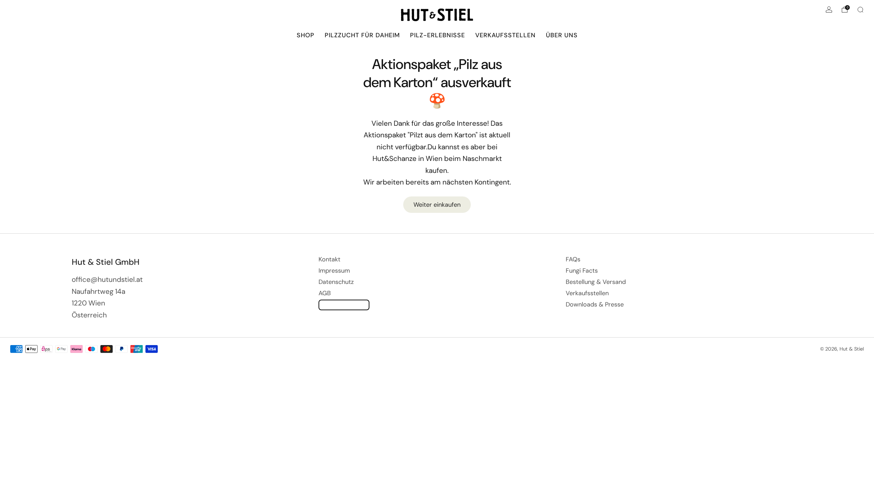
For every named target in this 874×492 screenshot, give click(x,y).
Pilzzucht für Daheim (362, 35)
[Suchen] (860, 9)
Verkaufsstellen (505, 35)
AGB (325, 293)
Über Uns (562, 35)
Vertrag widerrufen (344, 305)
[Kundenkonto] (829, 9)
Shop (305, 35)
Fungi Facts (582, 270)
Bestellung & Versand (596, 282)
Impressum (334, 270)
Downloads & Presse (595, 304)
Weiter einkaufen (437, 205)
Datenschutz (336, 282)
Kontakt (329, 259)
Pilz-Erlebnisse (437, 35)
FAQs (573, 259)
